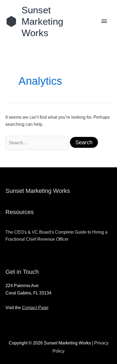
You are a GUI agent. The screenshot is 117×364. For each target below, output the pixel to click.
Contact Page (35, 307)
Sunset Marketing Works (42, 21)
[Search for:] (37, 142)
